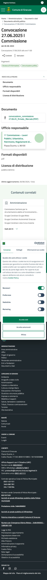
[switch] (41, 295)
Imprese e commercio (9, 396)
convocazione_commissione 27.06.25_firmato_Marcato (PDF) (23, 117)
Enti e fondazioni (7, 363)
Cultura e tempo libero (10, 388)
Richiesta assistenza (9, 538)
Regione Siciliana (9, 2)
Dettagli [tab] (19, 249)
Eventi (3, 437)
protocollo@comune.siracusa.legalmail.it (21, 470)
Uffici (3, 352)
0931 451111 (20, 473)
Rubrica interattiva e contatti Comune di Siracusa (20, 517)
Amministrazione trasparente (12, 543)
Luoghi (4, 440)
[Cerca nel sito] (43, 10)
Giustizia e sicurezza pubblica (12, 393)
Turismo (4, 407)
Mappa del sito (9, 573)
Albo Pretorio (6, 541)
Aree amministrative (9, 349)
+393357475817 (22, 467)
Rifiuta (23, 334)
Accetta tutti (23, 319)
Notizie (4, 421)
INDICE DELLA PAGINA (9, 77)
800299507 (17, 465)
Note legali (5, 552)
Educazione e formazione (11, 390)
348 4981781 (9, 484)
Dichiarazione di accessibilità (12, 554)
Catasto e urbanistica (9, 385)
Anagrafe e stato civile (10, 379)
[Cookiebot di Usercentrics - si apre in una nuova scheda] (34, 243)
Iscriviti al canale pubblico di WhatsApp (17, 511)
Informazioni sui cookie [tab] (35, 249)
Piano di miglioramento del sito (28, 573)
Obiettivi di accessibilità (10, 557)
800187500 (6, 495)
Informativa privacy (8, 546)
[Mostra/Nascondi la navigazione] (3, 9)
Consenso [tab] (7, 249)
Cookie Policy (13, 278)
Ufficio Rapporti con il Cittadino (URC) (16, 462)
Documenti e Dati (8, 365)
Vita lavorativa (7, 409)
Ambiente (5, 377)
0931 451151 (9, 481)
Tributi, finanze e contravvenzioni (14, 404)
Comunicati (5, 423)
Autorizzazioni (6, 382)
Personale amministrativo (11, 360)
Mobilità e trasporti (8, 399)
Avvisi (3, 426)
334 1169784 (9, 487)
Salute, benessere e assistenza (13, 401)
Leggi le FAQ (6, 530)
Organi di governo (8, 355)
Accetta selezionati (24, 327)
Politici (4, 357)
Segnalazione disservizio (10, 535)
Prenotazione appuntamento (12, 532)
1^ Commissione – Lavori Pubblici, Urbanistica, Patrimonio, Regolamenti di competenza (17, 138)
